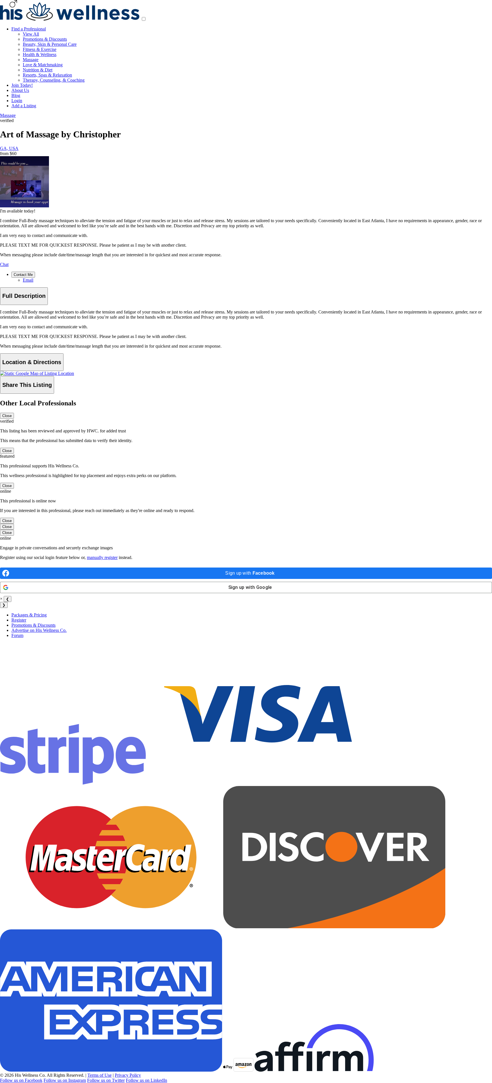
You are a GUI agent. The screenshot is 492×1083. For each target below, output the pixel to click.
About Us (20, 90)
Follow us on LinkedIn (146, 1080)
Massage (30, 59)
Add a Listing (23, 105)
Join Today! (22, 85)
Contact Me (23, 275)
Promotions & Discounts (45, 39)
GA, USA (9, 148)
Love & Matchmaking (43, 64)
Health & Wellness (39, 54)
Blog (15, 95)
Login (16, 100)
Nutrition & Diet (37, 69)
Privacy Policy (128, 1075)
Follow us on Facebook (21, 1080)
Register (18, 620)
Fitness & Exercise (39, 49)
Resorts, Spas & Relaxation (47, 75)
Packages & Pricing (29, 614)
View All (31, 34)
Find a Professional (28, 28)
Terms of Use (99, 1075)
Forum (17, 635)
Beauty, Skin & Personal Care (50, 44)
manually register (102, 557)
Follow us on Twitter (106, 1080)
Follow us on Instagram (65, 1080)
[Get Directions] (37, 373)
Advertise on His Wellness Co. (39, 630)
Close (7, 416)
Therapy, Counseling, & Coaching (54, 80)
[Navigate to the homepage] (70, 19)
